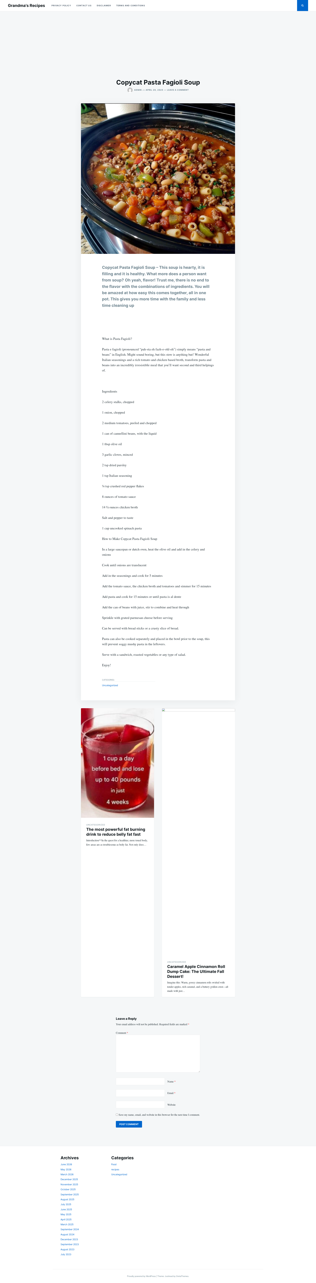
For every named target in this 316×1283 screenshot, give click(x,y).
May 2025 (66, 1214)
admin (138, 90)
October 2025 (68, 1189)
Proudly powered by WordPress (141, 1276)
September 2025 (70, 1194)
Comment (122, 1032)
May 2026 (66, 1169)
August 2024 (67, 1234)
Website (171, 1104)
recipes (115, 1169)
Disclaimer (104, 5)
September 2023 (70, 1244)
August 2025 (67, 1199)
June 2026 (66, 1164)
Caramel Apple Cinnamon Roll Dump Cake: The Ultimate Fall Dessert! (196, 971)
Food (114, 1164)
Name (171, 1081)
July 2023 (66, 1254)
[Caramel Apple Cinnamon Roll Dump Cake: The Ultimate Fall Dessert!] (198, 831)
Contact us (84, 5)
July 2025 (66, 1204)
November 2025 (69, 1184)
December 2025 (69, 1179)
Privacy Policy (61, 5)
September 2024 (70, 1229)
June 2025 (66, 1209)
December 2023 (69, 1239)
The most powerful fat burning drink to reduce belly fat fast (115, 832)
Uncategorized (110, 685)
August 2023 (67, 1249)
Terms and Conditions (130, 5)
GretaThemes (182, 1276)
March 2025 (67, 1224)
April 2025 (66, 1219)
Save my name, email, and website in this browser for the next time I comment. (159, 1114)
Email (171, 1093)
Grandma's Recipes (26, 5)
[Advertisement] (158, 45)
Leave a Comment (178, 90)
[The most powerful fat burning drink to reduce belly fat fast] (117, 763)
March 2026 (67, 1174)
